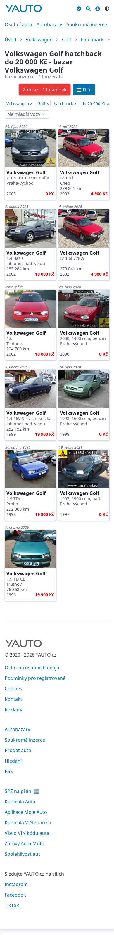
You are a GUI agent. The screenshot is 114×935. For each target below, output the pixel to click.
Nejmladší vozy (23, 114)
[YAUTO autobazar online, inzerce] (23, 8)
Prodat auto (18, 750)
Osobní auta (18, 24)
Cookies (13, 688)
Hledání (13, 761)
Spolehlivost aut (22, 854)
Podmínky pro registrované (35, 678)
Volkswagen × (19, 103)
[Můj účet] (97, 8)
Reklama (14, 709)
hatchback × (65, 103)
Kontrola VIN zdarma (28, 822)
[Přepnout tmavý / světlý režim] (107, 8)
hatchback (92, 39)
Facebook (15, 895)
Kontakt (13, 699)
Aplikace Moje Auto (26, 812)
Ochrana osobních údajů (32, 667)
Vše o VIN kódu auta (27, 833)
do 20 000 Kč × (95, 103)
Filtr (87, 90)
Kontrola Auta (20, 801)
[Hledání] (88, 8)
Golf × (43, 103)
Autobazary (49, 24)
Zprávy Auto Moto (24, 843)
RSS (9, 771)
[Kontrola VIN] (79, 8)
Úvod (10, 39)
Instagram (16, 884)
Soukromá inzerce (87, 24)
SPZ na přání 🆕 (22, 791)
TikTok (12, 905)
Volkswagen (39, 39)
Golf (66, 39)
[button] (44, 89)
